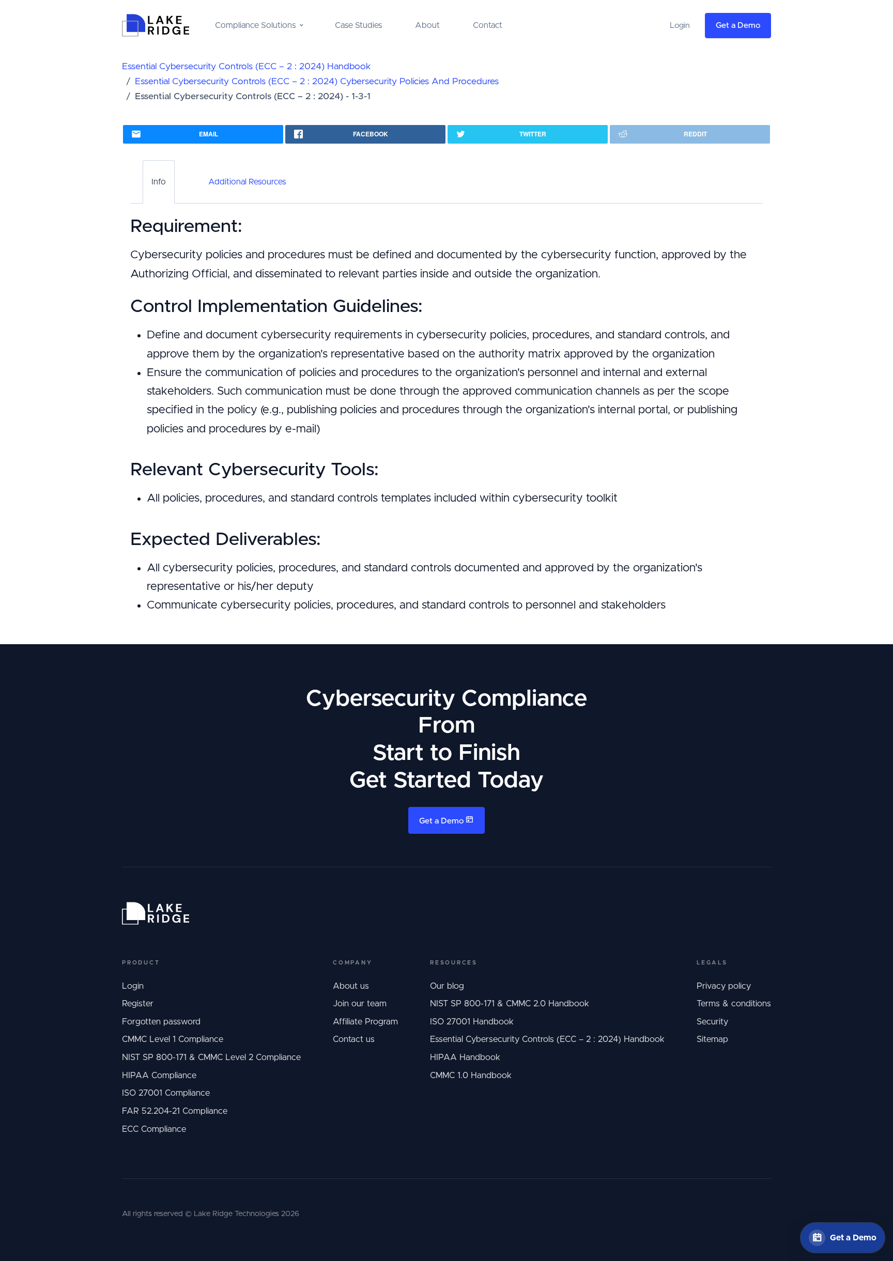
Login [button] (680, 25)
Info (158, 182)
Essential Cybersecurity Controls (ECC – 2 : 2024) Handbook (246, 66)
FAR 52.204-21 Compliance (174, 1111)
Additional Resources (247, 182)
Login (133, 986)
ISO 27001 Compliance (166, 1093)
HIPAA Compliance (159, 1075)
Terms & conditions (734, 1004)
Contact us (354, 1039)
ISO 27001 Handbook (472, 1022)
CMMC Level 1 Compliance (172, 1039)
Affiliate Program (365, 1022)
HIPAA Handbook (465, 1057)
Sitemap (712, 1039)
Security (712, 1022)
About (427, 25)
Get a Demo (738, 25)
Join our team (360, 1004)
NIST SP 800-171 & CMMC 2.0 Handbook (509, 1004)
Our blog (447, 986)
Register (137, 1004)
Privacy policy (724, 986)
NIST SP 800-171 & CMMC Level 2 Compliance (211, 1057)
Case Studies (358, 25)
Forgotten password (161, 1022)
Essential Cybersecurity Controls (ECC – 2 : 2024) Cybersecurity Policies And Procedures (317, 81)
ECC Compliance (154, 1129)
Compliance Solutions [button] (255, 25)
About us (351, 986)
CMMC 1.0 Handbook (471, 1075)
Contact (487, 25)
